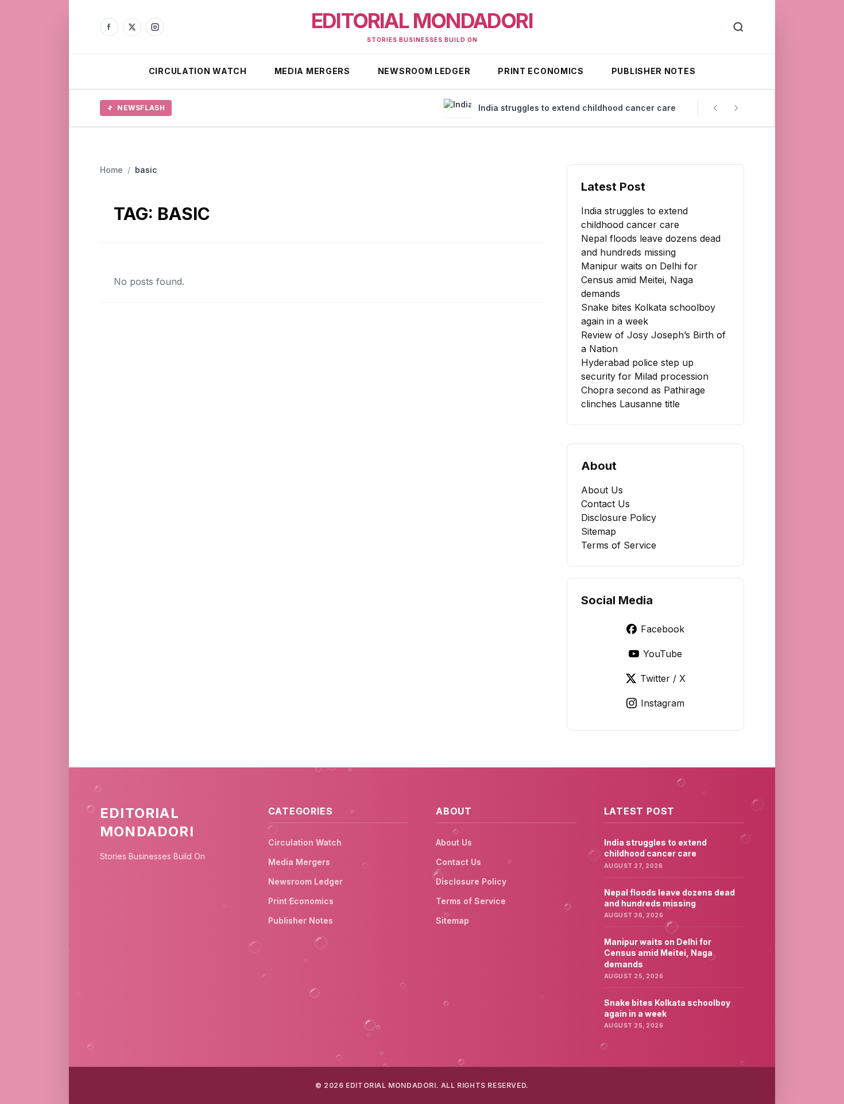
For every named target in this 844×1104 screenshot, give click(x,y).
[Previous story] (715, 108)
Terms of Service (618, 545)
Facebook (662, 629)
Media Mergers (312, 71)
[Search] (738, 27)
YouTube (662, 653)
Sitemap (598, 531)
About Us (602, 490)
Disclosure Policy (618, 517)
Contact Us (605, 503)
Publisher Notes (653, 71)
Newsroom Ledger (424, 71)
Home (111, 170)
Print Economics (541, 71)
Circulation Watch (198, 71)
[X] (132, 27)
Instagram (662, 703)
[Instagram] (155, 27)
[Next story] (736, 108)
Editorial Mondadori (422, 20)
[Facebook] (109, 27)
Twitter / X (663, 678)
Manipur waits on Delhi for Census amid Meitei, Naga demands (639, 279)
